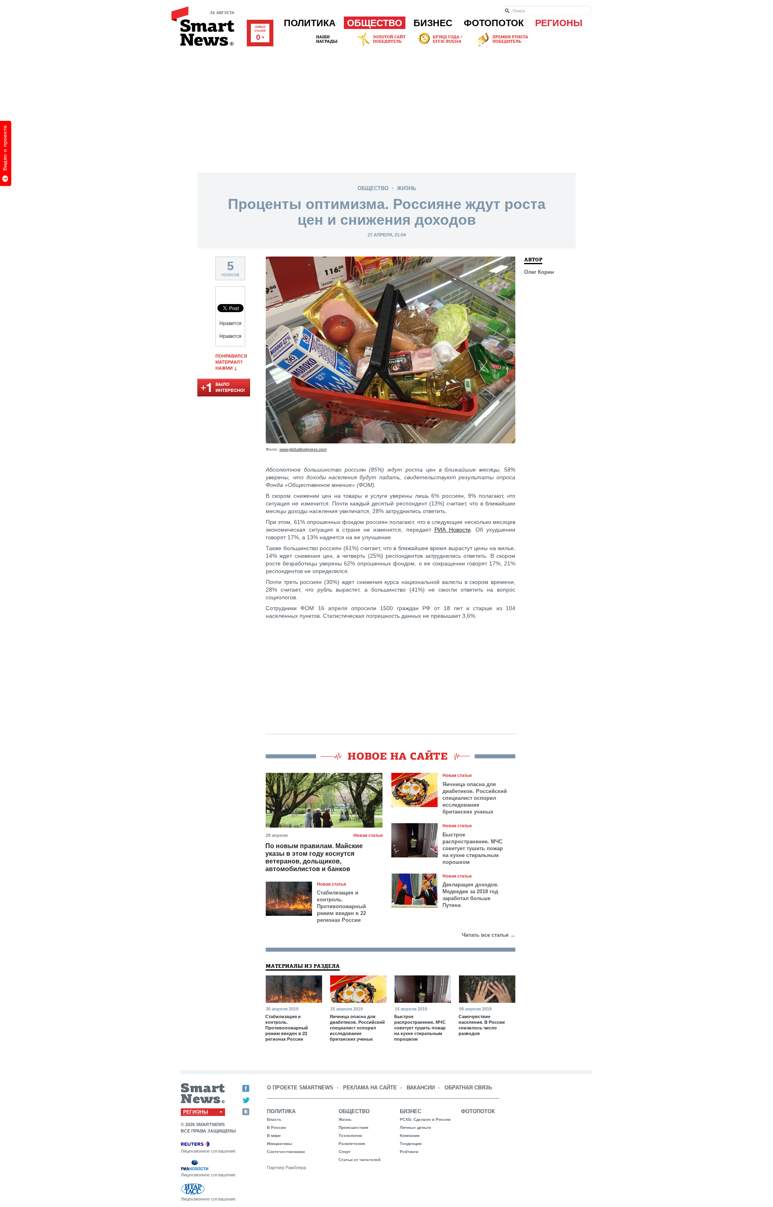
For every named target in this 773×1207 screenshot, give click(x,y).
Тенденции (411, 1143)
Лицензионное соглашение (208, 1151)
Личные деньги (415, 1127)
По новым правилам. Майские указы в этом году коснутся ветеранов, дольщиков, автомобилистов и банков (314, 857)
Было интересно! (223, 388)
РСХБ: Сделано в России (425, 1119)
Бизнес (433, 23)
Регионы (559, 23)
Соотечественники (286, 1151)
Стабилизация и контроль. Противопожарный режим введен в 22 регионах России (341, 906)
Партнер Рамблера (286, 1167)
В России (276, 1127)
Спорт (345, 1151)
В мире (274, 1135)
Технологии (350, 1135)
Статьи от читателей (359, 1159)
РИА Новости (452, 529)
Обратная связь (468, 1088)
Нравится (230, 323)
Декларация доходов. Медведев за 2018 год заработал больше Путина (470, 895)
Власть (274, 1119)
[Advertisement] (386, 108)
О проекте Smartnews (300, 1088)
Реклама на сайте (370, 1088)
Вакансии (421, 1088)
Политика (310, 23)
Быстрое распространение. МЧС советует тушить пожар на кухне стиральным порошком (472, 848)
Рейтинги (409, 1151)
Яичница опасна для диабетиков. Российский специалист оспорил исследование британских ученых (474, 798)
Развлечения (352, 1143)
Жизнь (406, 188)
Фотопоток (494, 23)
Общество (374, 23)
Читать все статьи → (488, 935)
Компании (410, 1135)
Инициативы (279, 1143)
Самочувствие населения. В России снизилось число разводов (482, 1025)
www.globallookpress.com (303, 449)
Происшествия (353, 1127)
